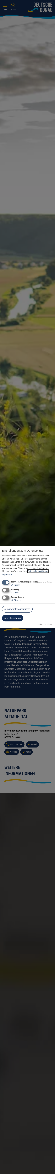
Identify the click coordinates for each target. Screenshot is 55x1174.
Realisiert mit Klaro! (44, 624)
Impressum (7, 574)
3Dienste (16, 600)
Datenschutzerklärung (38, 571)
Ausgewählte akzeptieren (17, 609)
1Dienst (15, 585)
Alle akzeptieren (12, 618)
